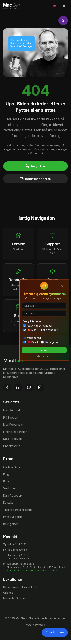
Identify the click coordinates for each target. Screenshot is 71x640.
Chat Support (55, 632)
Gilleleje (8, 592)
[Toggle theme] (63, 20)
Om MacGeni (11, 467)
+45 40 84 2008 (17, 544)
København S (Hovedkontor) (22, 587)
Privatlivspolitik (12, 516)
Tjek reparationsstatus (17, 509)
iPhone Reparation (15, 431)
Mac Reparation (13, 424)
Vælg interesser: (33, 321)
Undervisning (11, 445)
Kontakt (8, 502)
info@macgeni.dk (38, 179)
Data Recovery (13, 438)
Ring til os (38, 166)
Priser (7, 481)
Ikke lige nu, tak (44, 356)
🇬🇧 (54, 6)
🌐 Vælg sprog (32, 337)
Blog (6, 474)
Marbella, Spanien (15, 598)
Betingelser (10, 524)
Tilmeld (44, 350)
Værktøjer (9, 488)
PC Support (10, 417)
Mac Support (11, 410)
